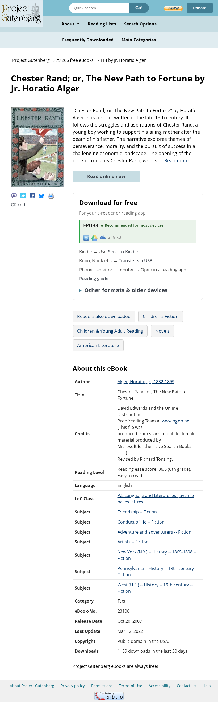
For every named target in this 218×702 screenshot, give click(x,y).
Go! (138, 8)
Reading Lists (102, 24)
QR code (19, 205)
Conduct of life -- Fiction (141, 522)
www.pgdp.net (176, 421)
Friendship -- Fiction (137, 512)
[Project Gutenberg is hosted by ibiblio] (109, 698)
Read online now (106, 176)
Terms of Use (130, 685)
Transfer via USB (136, 261)
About (70, 24)
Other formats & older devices (125, 290)
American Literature (98, 345)
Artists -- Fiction (133, 542)
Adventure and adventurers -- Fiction (154, 532)
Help (207, 685)
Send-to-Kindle (123, 251)
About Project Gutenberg (32, 685)
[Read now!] (37, 185)
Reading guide (94, 279)
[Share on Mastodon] (14, 195)
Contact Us (186, 685)
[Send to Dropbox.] (86, 237)
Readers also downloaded (104, 316)
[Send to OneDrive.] (103, 237)
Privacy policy (73, 685)
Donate (199, 7)
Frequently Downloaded (88, 40)
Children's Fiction (160, 316)
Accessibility (160, 685)
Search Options (140, 24)
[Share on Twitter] (23, 195)
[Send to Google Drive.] (94, 237)
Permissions (102, 685)
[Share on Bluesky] (41, 195)
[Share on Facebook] (32, 195)
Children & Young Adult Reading (110, 331)
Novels (162, 331)
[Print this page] (51, 195)
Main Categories (138, 40)
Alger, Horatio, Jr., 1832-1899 (146, 382)
